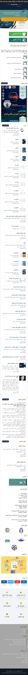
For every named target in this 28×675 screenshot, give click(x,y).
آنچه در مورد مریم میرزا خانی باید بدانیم (12, 376)
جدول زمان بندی (15, 226)
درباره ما (24, 631)
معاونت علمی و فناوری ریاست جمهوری (17, 644)
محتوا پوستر (16, 253)
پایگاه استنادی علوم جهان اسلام (19, 641)
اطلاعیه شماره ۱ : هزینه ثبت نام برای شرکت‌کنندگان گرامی (14, 357)
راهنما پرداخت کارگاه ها (14, 278)
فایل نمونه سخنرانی (17, 73)
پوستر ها (17, 165)
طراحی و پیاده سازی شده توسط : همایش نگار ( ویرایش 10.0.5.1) (14, 672)
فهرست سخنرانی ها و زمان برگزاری (19, 303)
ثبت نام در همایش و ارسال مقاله (18, 5)
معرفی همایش (23, 441)
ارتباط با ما (23, 630)
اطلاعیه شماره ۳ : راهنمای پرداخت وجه (18, 337)
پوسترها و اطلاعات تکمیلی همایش (19, 295)
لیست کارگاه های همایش (20, 311)
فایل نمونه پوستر (18, 69)
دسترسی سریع (24, 627)
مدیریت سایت (22, 633)
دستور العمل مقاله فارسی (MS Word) (13, 57)
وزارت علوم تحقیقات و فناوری (19, 643)
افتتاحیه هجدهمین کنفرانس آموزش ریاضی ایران (16, 216)
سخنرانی (17, 139)
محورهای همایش (22, 399)
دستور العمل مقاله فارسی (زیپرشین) (14, 63)
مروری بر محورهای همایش (13, 363)
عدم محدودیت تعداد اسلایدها (19, 287)
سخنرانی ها (16, 190)
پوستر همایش (24, 83)
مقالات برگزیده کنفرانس (21, 233)
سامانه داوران (9, 4)
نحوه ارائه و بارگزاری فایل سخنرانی (19, 327)
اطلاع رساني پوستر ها (21, 319)
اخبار (25, 125)
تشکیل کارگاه (13, 77)
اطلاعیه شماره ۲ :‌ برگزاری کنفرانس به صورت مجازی (15, 347)
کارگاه (24, 243)
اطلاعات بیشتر (4, 83)
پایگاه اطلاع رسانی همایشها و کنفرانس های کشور (15, 639)
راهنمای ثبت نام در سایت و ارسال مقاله (15, 51)
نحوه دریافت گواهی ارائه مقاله (12, 128)
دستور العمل (18, 77)
